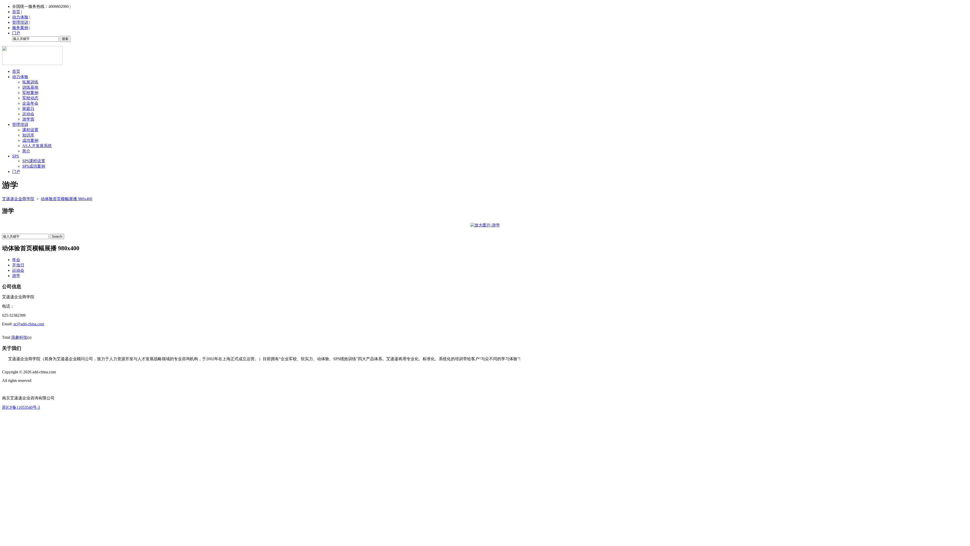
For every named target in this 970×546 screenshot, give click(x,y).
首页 (16, 12)
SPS (15, 156)
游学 (16, 276)
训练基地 (30, 87)
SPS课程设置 (33, 161)
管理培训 (20, 22)
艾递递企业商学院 (18, 199)
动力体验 (20, 17)
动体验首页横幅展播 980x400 (66, 199)
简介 (26, 151)
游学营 (28, 119)
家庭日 (28, 108)
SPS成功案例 (33, 166)
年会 (16, 260)
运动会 (28, 114)
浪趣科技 (19, 337)
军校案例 (30, 92)
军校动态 (30, 98)
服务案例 (20, 28)
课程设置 (30, 130)
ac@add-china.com (28, 324)
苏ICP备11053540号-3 (21, 407)
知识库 (28, 135)
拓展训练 (30, 82)
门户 (16, 33)
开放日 (18, 265)
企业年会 (30, 103)
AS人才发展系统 (37, 146)
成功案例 (30, 140)
